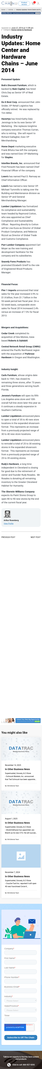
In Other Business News (17, 769)
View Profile (8, 523)
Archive (10, 9)
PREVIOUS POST (8, 537)
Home (3, 9)
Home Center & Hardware (21, 30)
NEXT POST (36, 537)
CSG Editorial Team (13, 786)
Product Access (24, 3)
